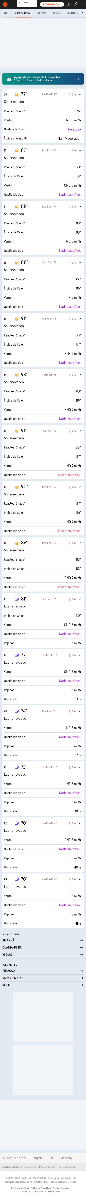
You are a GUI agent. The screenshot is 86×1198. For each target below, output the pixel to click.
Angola (38, 1158)
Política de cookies (61, 1188)
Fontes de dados (52, 1191)
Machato (66, 1158)
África (23, 1158)
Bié (51, 1158)
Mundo (7, 1158)
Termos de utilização (20, 1188)
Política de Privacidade (41, 1188)
